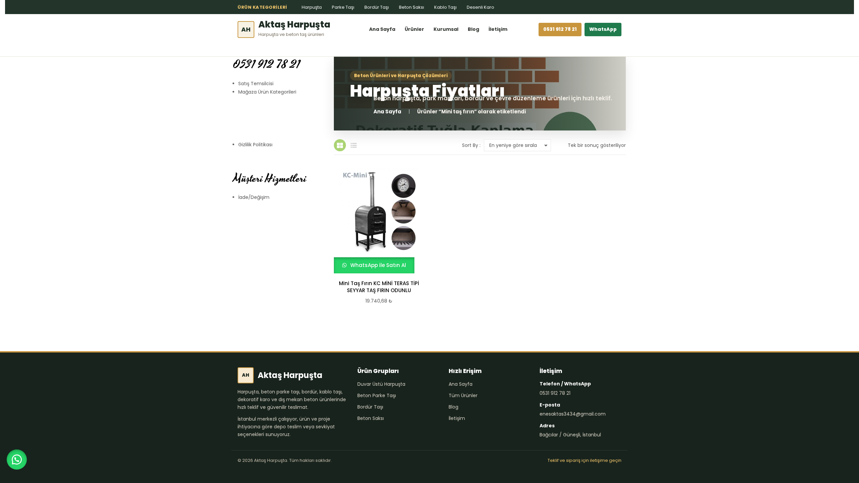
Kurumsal (446, 29)
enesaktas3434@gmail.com (573, 414)
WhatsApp (603, 29)
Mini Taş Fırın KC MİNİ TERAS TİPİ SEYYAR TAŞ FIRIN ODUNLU (379, 286)
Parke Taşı (343, 7)
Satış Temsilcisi (255, 83)
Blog (473, 29)
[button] (17, 459)
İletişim (498, 29)
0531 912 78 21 (560, 29)
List (354, 145)
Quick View (376, 220)
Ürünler (414, 29)
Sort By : (471, 145)
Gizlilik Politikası (255, 144)
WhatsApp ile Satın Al (377, 265)
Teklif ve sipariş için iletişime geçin (584, 460)
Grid (340, 145)
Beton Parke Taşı (376, 395)
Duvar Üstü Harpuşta (381, 384)
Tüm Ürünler (463, 395)
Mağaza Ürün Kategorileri (267, 92)
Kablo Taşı (445, 7)
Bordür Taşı (376, 7)
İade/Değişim (253, 197)
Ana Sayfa (382, 29)
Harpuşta (312, 7)
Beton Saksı (411, 7)
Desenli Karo (480, 7)
